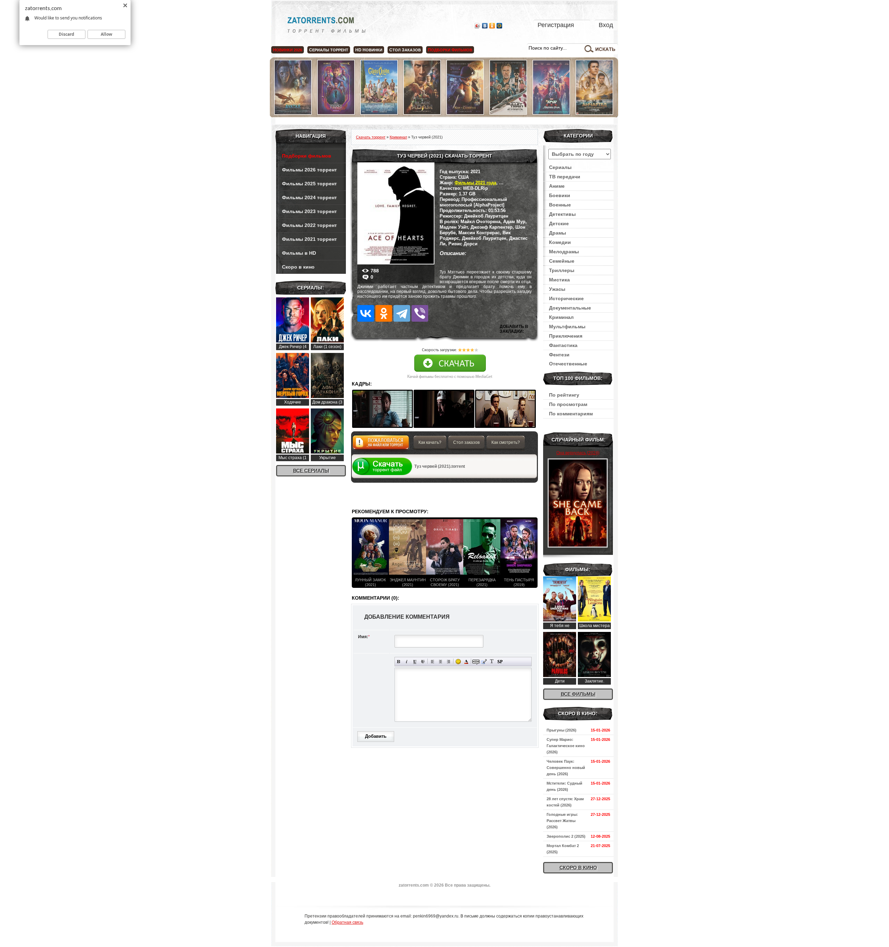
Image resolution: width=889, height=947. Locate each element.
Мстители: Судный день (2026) (564, 786)
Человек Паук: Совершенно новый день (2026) (566, 767)
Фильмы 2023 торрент (309, 211)
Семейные (561, 261)
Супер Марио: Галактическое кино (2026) (566, 745)
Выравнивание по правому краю (448, 661)
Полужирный (399, 661)
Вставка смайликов (458, 661)
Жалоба (381, 444)
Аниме (557, 186)
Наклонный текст (407, 661)
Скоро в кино (298, 267)
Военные (560, 205)
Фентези (559, 354)
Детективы (562, 214)
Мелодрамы (564, 251)
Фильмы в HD (299, 253)
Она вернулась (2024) (577, 452)
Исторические (566, 298)
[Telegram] (401, 313)
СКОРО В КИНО (578, 867)
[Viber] (420, 313)
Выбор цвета (466, 661)
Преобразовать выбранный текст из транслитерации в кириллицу (492, 661)
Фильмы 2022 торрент (309, 225)
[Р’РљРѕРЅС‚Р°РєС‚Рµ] (365, 313)
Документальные (570, 308)
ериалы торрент (328, 50)
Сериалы (560, 167)
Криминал (561, 317)
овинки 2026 (287, 50)
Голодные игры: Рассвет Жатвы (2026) (562, 820)
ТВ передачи (564, 176)
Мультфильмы (567, 326)
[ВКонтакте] (485, 25)
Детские (559, 223)
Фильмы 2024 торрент (309, 197)
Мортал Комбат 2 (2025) (563, 849)
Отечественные (568, 363)
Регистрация (556, 25)
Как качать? (429, 442)
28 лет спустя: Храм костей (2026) (565, 802)
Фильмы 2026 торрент (309, 169)
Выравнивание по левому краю (433, 661)
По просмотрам (568, 404)
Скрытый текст (476, 661)
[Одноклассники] (492, 25)
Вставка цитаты (484, 661)
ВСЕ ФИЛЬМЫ (578, 694)
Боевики (559, 195)
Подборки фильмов (306, 156)
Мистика (559, 279)
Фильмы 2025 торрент (309, 183)
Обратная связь (347, 922)
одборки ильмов (450, 50)
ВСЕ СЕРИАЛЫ (311, 470)
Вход (606, 25)
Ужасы (557, 289)
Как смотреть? (505, 442)
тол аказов (405, 50)
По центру (440, 661)
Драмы (557, 233)
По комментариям (571, 413)
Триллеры (561, 270)
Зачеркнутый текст (423, 661)
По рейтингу (564, 395)
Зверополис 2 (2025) (566, 836)
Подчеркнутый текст (415, 661)
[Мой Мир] (499, 25)
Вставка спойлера (500, 661)
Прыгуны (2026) (561, 730)
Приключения (565, 336)
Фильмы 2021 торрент (309, 239)
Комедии (560, 242)
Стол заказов (466, 442)
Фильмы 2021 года (475, 182)
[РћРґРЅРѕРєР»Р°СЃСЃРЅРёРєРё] (383, 313)
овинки (368, 50)
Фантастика (563, 345)
